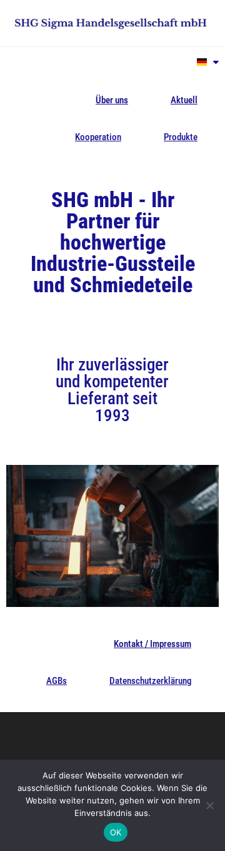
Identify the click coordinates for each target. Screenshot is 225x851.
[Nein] (209, 805)
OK (116, 832)
